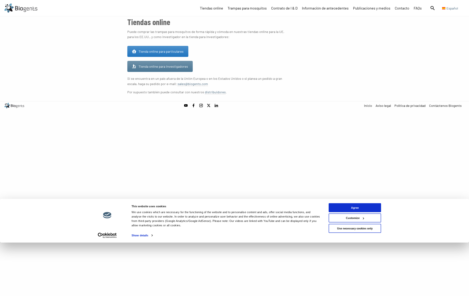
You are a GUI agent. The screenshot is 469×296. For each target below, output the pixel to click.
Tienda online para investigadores (163, 66)
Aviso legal (383, 105)
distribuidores (215, 92)
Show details (140, 235)
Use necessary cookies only (355, 228)
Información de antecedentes (325, 8)
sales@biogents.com (193, 84)
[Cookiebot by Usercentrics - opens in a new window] (107, 235)
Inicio (368, 105)
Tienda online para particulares (161, 51)
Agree (355, 207)
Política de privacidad (410, 105)
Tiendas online (211, 8)
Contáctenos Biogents (445, 105)
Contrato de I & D (284, 8)
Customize (353, 218)
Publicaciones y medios (371, 8)
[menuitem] (214, 8)
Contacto (402, 8)
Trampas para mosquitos (247, 8)
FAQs (418, 8)
